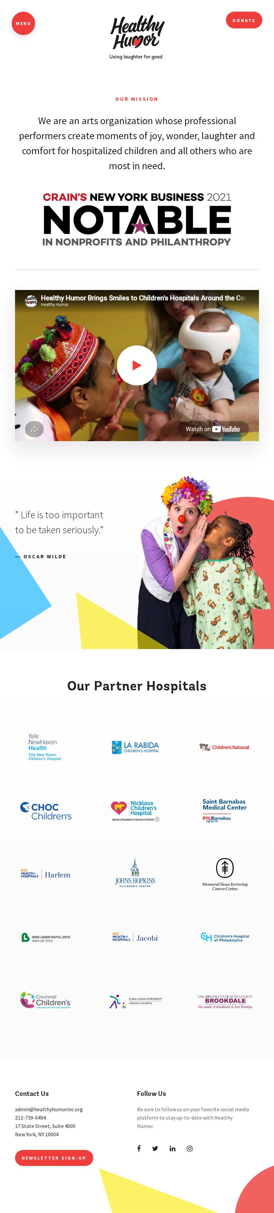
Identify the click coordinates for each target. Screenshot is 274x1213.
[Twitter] (155, 1148)
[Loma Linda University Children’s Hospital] (135, 1024)
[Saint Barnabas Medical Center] (225, 834)
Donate (244, 20)
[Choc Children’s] (46, 834)
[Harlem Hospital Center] (46, 898)
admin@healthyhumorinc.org (49, 1109)
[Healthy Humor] (137, 35)
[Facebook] (139, 1148)
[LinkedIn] (172, 1148)
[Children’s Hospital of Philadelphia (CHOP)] (225, 961)
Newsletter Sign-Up (54, 1158)
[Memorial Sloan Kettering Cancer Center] (225, 898)
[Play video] (137, 365)
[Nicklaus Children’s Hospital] (135, 834)
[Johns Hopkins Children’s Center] (135, 898)
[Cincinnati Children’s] (46, 1024)
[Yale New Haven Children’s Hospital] (46, 771)
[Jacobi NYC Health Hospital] (135, 961)
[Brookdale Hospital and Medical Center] (225, 1024)
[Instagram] (189, 1148)
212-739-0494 (30, 1117)
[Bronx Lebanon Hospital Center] (46, 961)
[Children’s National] (225, 771)
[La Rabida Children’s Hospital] (135, 771)
